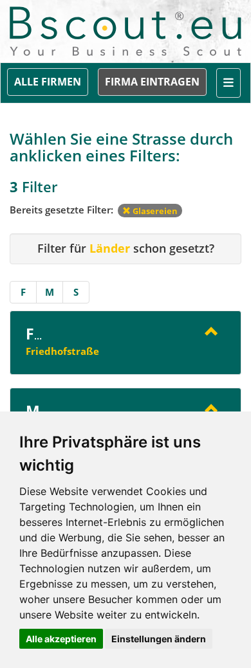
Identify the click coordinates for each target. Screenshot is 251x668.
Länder (109, 248)
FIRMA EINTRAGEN (152, 82)
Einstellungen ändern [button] (158, 638)
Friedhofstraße (62, 351)
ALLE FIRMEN (47, 82)
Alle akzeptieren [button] (61, 638)
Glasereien (154, 211)
